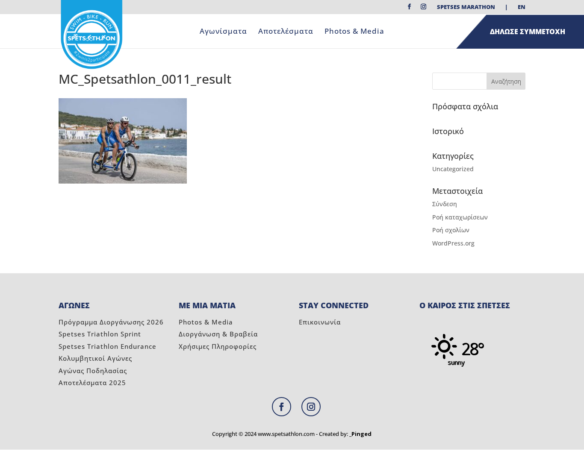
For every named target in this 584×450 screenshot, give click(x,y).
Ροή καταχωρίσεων (460, 217)
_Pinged (360, 434)
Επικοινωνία (320, 322)
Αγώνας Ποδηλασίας (93, 370)
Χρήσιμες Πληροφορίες (218, 346)
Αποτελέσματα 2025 (92, 382)
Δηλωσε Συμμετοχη (527, 31)
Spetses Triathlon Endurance (107, 346)
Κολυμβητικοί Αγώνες (95, 358)
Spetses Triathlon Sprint (100, 334)
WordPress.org (453, 243)
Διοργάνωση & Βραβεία (218, 334)
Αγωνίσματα (223, 32)
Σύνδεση (444, 204)
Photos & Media (354, 32)
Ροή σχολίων (450, 230)
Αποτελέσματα (285, 32)
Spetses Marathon (466, 7)
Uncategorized (453, 169)
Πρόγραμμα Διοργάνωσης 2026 (111, 322)
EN (521, 7)
